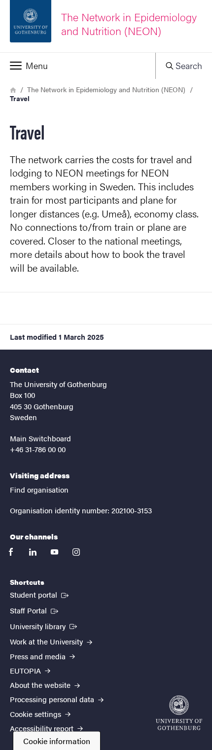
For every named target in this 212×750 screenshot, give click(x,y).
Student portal (40, 594)
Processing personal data (53, 699)
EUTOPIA (26, 670)
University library (44, 625)
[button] (77, 65)
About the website (41, 684)
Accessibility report (42, 728)
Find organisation (39, 489)
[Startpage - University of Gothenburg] (179, 712)
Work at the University (47, 641)
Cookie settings (36, 714)
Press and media (39, 656)
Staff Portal (35, 610)
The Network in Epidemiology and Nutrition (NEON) (106, 89)
